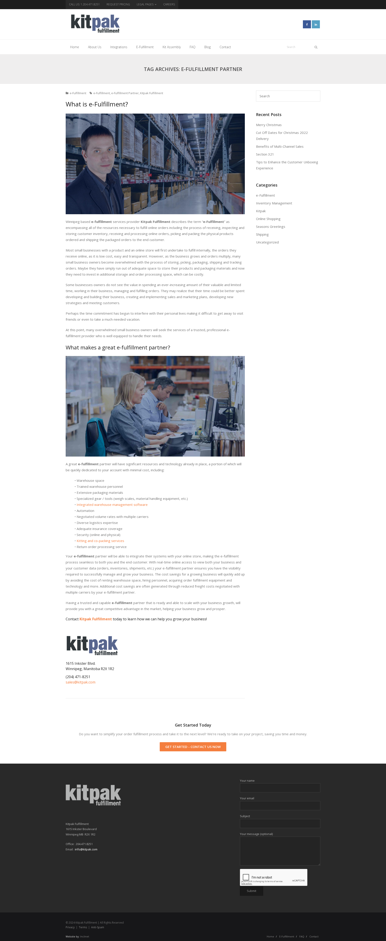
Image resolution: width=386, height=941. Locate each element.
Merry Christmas (269, 125)
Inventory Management (274, 203)
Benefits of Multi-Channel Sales (280, 146)
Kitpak (261, 211)
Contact (314, 936)
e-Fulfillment (78, 93)
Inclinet (84, 936)
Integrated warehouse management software (112, 504)
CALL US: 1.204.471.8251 (84, 4)
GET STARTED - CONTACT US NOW (193, 746)
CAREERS (169, 4)
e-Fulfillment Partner (125, 93)
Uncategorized (267, 242)
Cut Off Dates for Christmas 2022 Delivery (282, 135)
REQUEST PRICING (118, 4)
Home (270, 936)
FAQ (301, 936)
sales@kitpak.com (80, 682)
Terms (83, 927)
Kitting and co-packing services (100, 540)
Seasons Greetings (270, 226)
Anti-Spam (97, 927)
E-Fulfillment (286, 936)
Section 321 (265, 154)
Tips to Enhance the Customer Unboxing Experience (287, 165)
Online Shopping (268, 218)
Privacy (70, 927)
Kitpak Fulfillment (151, 93)
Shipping (262, 234)
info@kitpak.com (86, 849)
